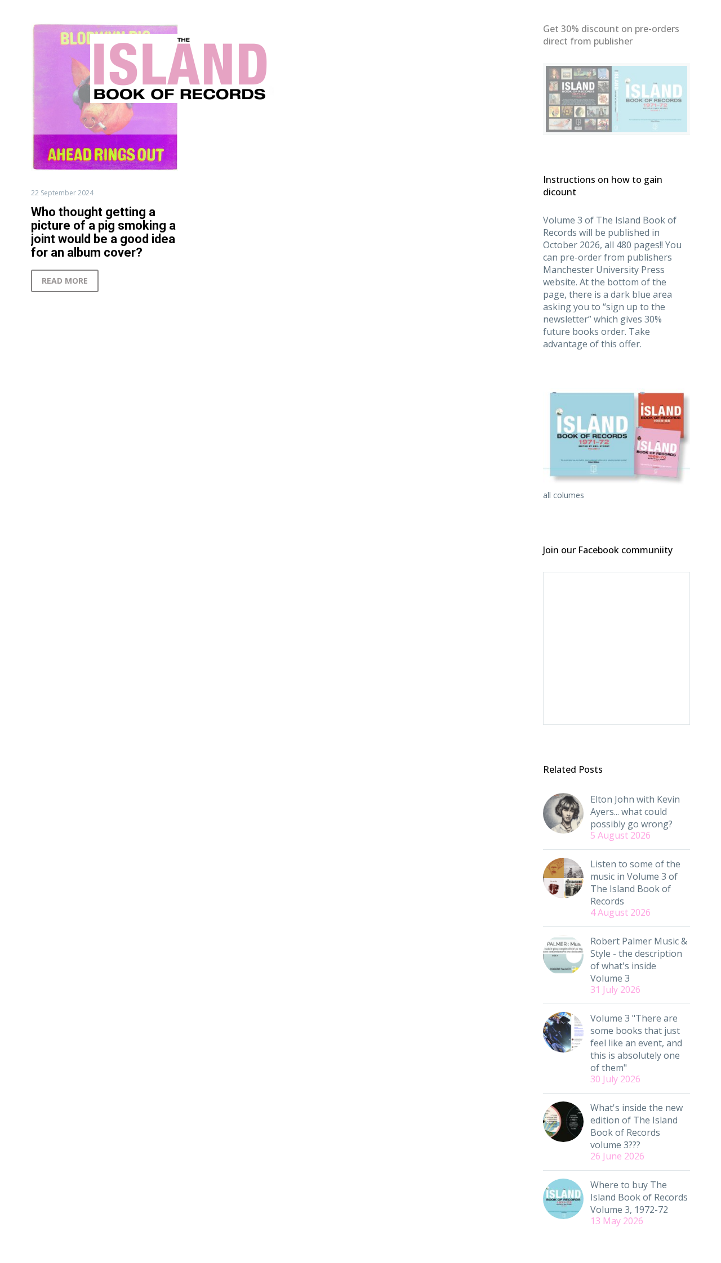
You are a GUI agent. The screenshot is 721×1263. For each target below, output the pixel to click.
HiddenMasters (503, 121)
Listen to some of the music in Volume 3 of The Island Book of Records (635, 882)
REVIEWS (309, 121)
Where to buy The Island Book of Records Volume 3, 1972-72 (639, 1197)
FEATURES (251, 121)
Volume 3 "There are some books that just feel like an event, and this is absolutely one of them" (636, 1043)
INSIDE (438, 121)
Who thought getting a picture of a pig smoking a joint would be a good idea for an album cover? (103, 232)
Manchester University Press (604, 269)
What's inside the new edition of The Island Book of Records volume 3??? (636, 1126)
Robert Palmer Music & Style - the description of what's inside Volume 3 (638, 959)
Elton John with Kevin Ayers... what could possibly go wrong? (635, 811)
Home (198, 121)
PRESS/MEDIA (375, 121)
